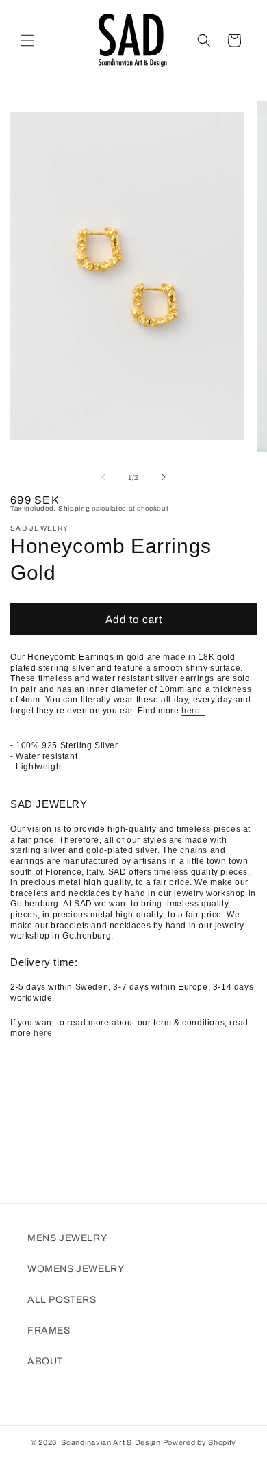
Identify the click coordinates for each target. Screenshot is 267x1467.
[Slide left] (103, 477)
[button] (27, 40)
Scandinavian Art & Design (111, 1442)
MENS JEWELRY (67, 1238)
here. (193, 710)
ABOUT (45, 1361)
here (43, 1033)
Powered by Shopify (200, 1442)
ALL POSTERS (62, 1299)
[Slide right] (164, 477)
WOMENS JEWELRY (75, 1269)
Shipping (74, 508)
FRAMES (49, 1330)
